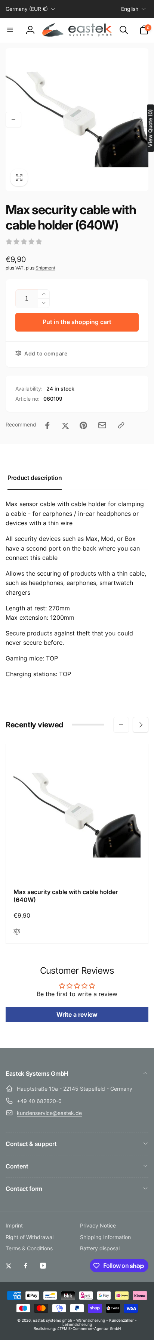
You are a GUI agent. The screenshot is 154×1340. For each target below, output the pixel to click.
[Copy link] (121, 425)
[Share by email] (102, 425)
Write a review (77, 1014)
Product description (34, 477)
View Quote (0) (150, 128)
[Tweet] (65, 425)
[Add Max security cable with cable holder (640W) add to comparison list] (16, 932)
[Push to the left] (13, 119)
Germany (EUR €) (27, 9)
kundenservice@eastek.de (49, 1113)
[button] (10, 30)
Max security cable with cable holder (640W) (65, 895)
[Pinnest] (83, 425)
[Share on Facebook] (47, 425)
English (129, 9)
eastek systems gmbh (52, 1320)
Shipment (45, 268)
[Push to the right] (140, 119)
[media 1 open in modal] (77, 119)
